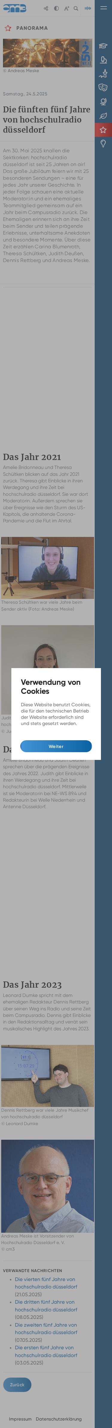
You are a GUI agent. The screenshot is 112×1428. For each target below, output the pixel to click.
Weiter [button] (56, 746)
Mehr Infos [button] (33, 731)
